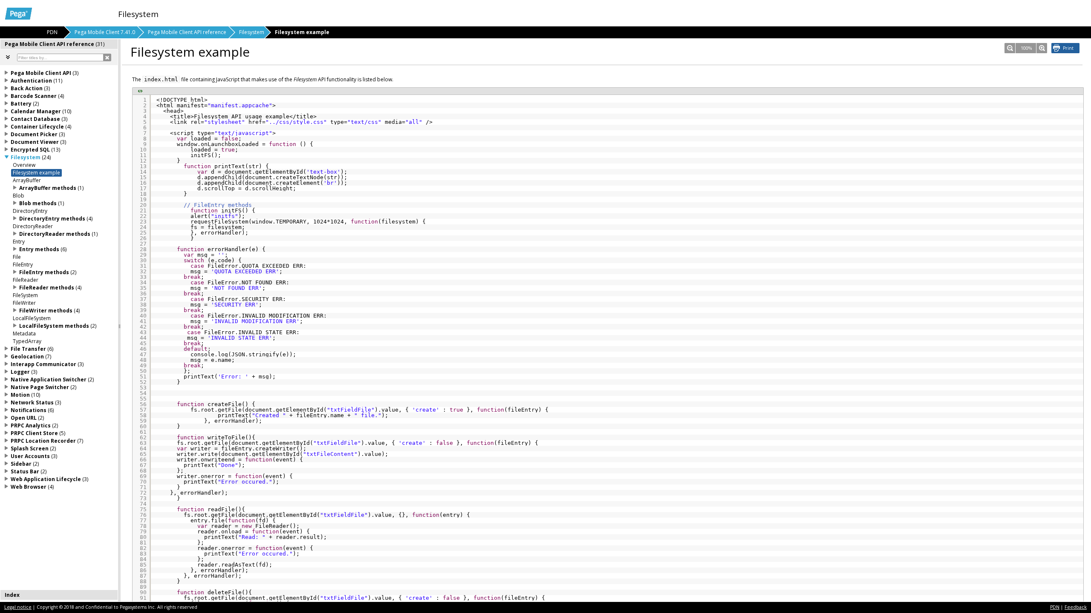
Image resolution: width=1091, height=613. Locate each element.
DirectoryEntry (30, 211)
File (17, 257)
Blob (18, 195)
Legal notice (18, 607)
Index (12, 595)
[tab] (59, 44)
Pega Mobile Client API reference (187, 32)
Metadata (24, 333)
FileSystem (25, 295)
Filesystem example (36, 172)
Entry (19, 241)
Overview (24, 165)
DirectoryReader (33, 226)
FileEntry (23, 264)
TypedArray (27, 341)
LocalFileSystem (32, 318)
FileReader (25, 280)
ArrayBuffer (27, 180)
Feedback (1076, 607)
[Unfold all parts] (8, 57)
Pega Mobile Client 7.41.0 (105, 32)
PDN (1054, 607)
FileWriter (24, 302)
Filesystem (251, 32)
